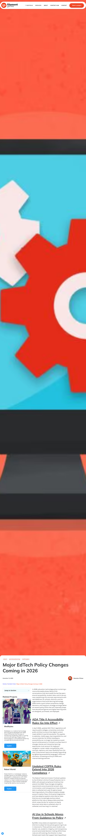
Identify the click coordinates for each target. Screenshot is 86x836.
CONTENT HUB (54, 5)
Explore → (10, 746)
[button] (29, 5)
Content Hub (11, 684)
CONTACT (64, 5)
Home (5, 684)
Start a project (76, 5)
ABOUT (46, 5)
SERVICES (38, 5)
